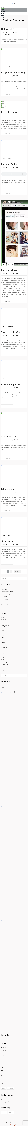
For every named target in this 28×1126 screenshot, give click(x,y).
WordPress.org (5, 664)
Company (5, 66)
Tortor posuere (8, 541)
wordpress (10, 1088)
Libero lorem (7, 489)
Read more (7, 94)
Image (10, 66)
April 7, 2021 (14, 32)
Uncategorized (6, 34)
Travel (16, 66)
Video (4, 264)
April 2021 (3, 617)
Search (25, 578)
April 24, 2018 (15, 76)
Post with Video (9, 270)
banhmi (4, 1112)
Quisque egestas (9, 436)
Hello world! (7, 29)
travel (3, 1088)
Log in (2, 657)
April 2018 (3, 620)
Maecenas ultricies (10, 332)
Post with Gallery (9, 112)
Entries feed (4, 660)
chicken (11, 1112)
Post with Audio (9, 164)
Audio (4, 158)
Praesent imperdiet (11, 384)
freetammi (5, 32)
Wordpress (5, 106)
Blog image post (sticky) (13, 72)
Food (2, 1099)
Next (16, 571)
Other (4, 430)
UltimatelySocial (14, 1125)
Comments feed (5, 662)
